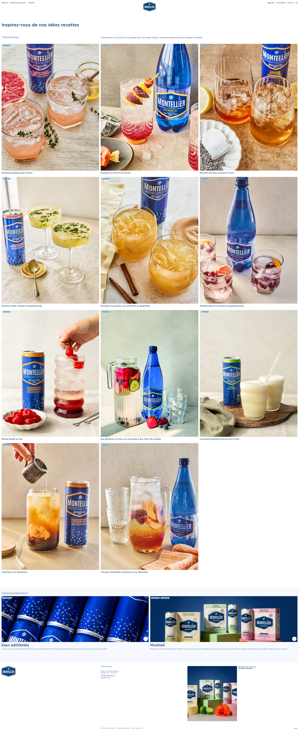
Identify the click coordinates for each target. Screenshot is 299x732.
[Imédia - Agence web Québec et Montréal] (295, 728)
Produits (5, 3)
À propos (31, 3)
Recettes (271, 3)
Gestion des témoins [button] (137, 728)
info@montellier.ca (107, 675)
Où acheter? (280, 3)
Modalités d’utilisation (123, 728)
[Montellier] (149, 6)
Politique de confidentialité (108, 728)
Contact (290, 3)
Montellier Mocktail (18, 3)
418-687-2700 (105, 678)
